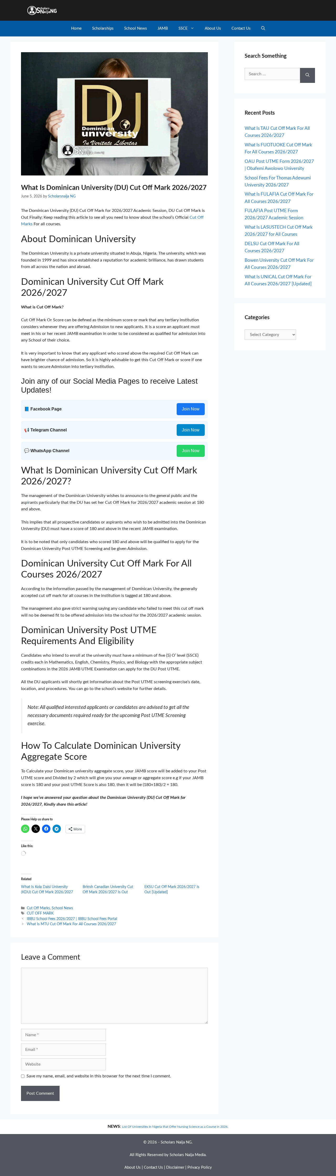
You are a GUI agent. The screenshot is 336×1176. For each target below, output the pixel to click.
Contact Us (241, 28)
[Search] (307, 75)
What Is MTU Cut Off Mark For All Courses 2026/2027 (71, 924)
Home (76, 28)
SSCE (183, 28)
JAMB (163, 28)
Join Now (191, 409)
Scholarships (103, 28)
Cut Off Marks (38, 908)
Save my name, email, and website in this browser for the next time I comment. (99, 1076)
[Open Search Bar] (263, 28)
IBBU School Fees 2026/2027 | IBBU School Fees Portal (72, 919)
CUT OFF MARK (40, 913)
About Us (213, 28)
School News (135, 28)
